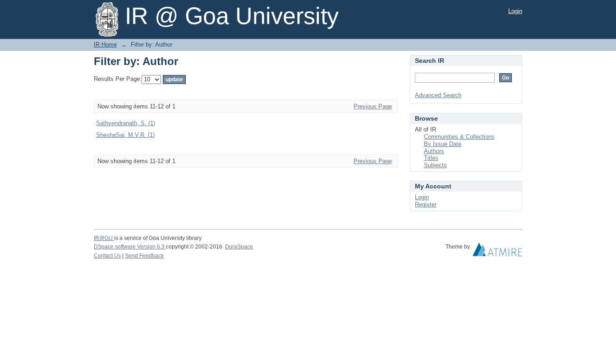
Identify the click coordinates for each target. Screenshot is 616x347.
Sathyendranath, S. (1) (125, 123)
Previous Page (373, 106)
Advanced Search (438, 95)
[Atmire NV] (497, 252)
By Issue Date (442, 144)
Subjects (435, 165)
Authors (434, 151)
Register (426, 204)
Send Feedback (144, 256)
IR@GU (104, 238)
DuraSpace (239, 247)
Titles (431, 158)
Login (515, 11)
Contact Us (107, 256)
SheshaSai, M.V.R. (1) (125, 134)
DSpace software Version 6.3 (130, 247)
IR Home (105, 44)
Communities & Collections (459, 136)
